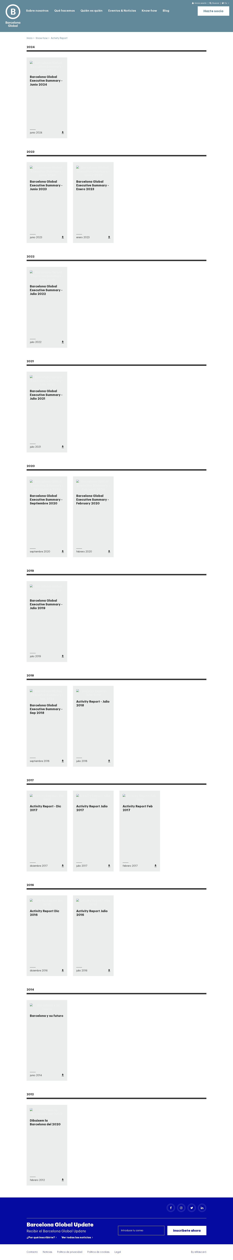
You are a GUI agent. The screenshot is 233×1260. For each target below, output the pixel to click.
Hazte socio (213, 11)
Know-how (149, 10)
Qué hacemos (64, 10)
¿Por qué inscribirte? (41, 1237)
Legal (117, 1252)
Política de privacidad (69, 1252)
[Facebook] (170, 1207)
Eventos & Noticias (122, 10)
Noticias (47, 1252)
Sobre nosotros (37, 10)
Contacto (32, 1252)
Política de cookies (98, 1252)
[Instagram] (181, 1207)
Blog (166, 10)
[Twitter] (191, 1207)
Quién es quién (92, 10)
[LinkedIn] (202, 1207)
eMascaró (200, 1252)
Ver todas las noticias (76, 1237)
